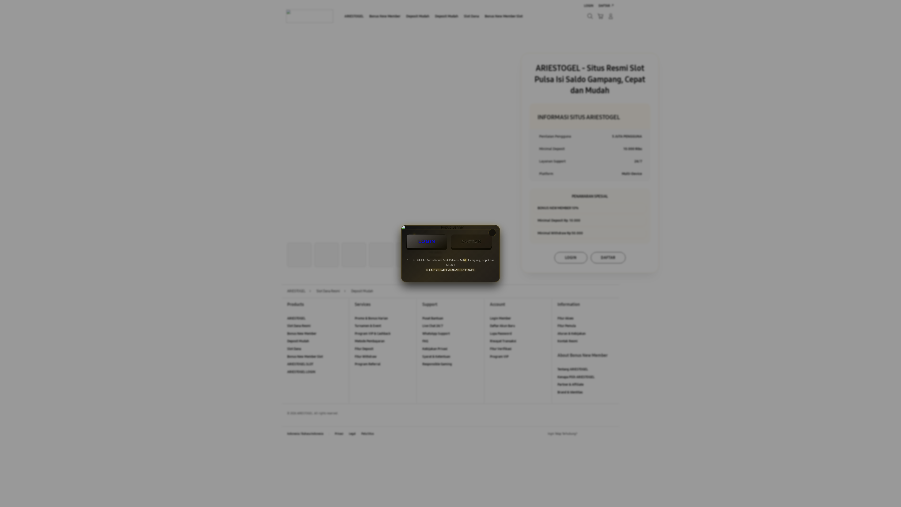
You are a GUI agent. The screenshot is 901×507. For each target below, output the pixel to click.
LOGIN (426, 241)
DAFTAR (471, 241)
